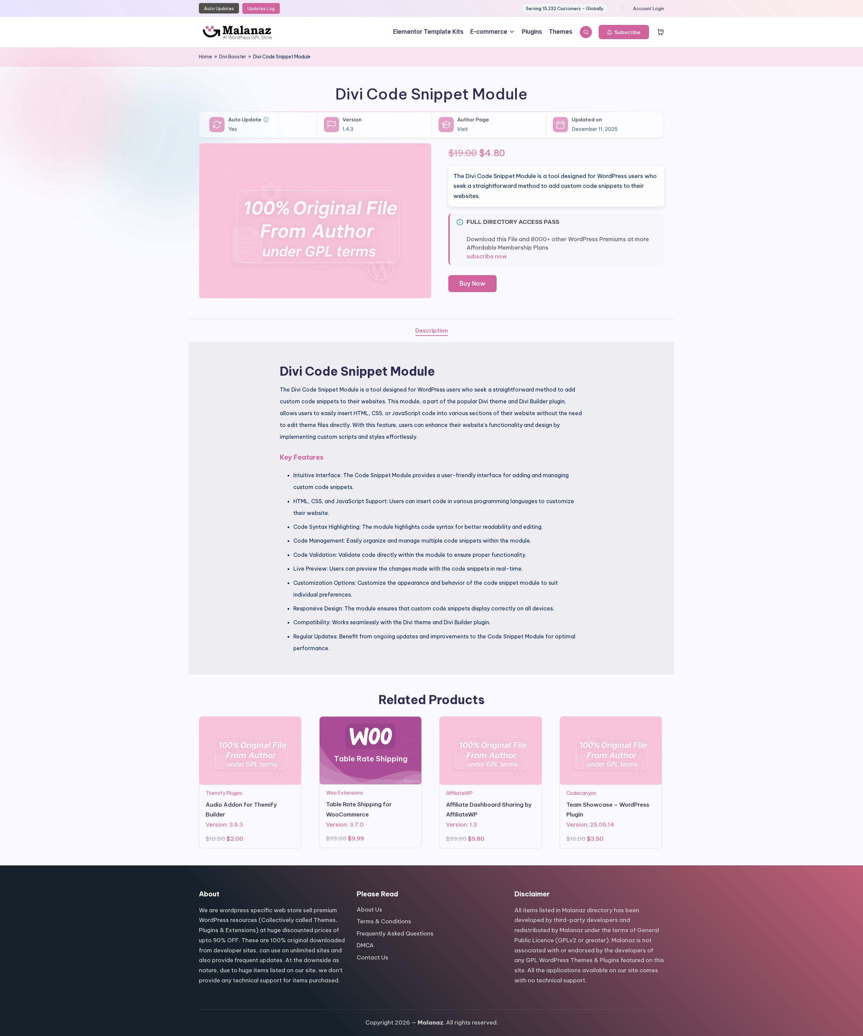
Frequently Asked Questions (395, 933)
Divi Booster (232, 57)
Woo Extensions (344, 792)
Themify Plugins (224, 793)
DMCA (365, 945)
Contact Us (372, 957)
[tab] (431, 331)
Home (205, 57)
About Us (369, 909)
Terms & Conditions (384, 921)
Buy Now (472, 283)
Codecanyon (581, 793)
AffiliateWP (459, 793)
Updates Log (261, 8)
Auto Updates (219, 8)
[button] (624, 32)
